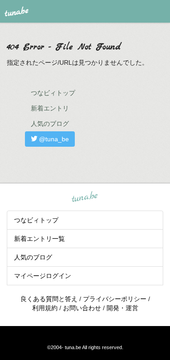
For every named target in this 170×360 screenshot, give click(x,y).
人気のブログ (50, 123)
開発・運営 (122, 308)
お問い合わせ (82, 308)
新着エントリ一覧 (39, 238)
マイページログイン (42, 275)
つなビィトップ (53, 92)
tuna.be (85, 197)
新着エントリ (50, 108)
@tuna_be (53, 139)
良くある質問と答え (49, 298)
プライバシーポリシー (114, 298)
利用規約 (45, 308)
